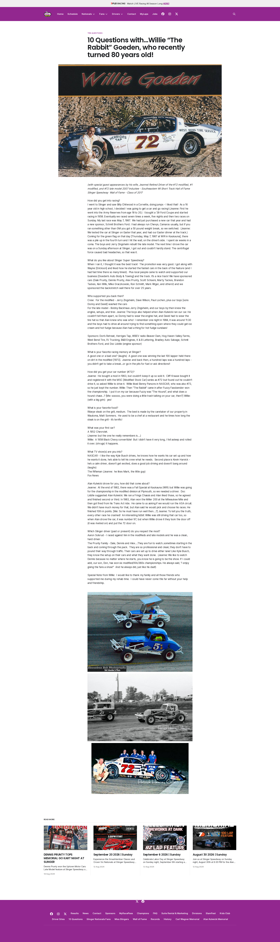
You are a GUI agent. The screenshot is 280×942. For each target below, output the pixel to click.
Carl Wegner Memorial (187, 919)
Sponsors (110, 913)
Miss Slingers (122, 919)
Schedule (73, 14)
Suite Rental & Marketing (174, 913)
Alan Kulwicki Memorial (215, 919)
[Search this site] (234, 14)
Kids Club (225, 913)
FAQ (155, 913)
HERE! (166, 3)
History (168, 919)
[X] (137, 901)
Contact (131, 14)
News (86, 913)
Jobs (154, 14)
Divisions (197, 913)
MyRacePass (126, 913)
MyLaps (144, 14)
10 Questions (76, 919)
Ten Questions (95, 33)
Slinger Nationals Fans (99, 919)
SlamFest (211, 913)
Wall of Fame (140, 919)
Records (155, 919)
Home (60, 14)
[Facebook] (142, 901)
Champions (143, 913)
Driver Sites (58, 919)
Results (75, 913)
